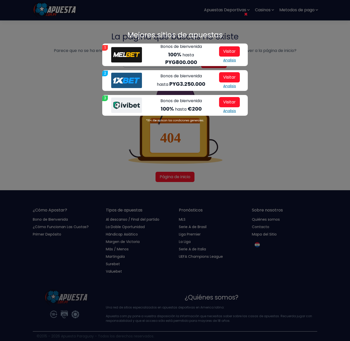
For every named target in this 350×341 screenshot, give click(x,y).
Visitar (229, 51)
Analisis (229, 60)
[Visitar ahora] (126, 54)
